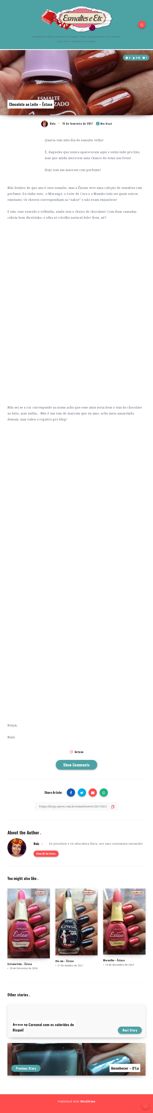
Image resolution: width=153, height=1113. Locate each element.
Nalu (36, 843)
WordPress (87, 1101)
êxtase (79, 752)
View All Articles (46, 853)
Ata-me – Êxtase (64, 961)
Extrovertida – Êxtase (19, 964)
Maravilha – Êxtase (114, 960)
